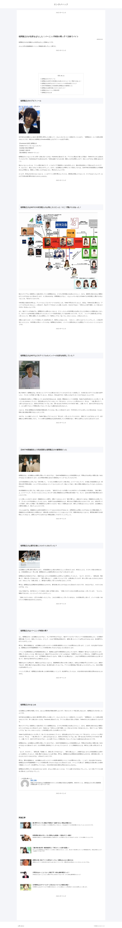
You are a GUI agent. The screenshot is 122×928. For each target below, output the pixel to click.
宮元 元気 (33, 780)
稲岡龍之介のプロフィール (48, 78)
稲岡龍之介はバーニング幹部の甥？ (51, 90)
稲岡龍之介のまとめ (47, 92)
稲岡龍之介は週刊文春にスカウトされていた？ (53, 88)
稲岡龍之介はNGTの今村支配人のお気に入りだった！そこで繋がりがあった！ (61, 81)
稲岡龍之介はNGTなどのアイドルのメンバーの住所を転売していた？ (59, 83)
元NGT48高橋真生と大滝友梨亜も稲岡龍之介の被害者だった (57, 85)
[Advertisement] (61, 24)
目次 (59, 75)
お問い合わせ (21, 926)
